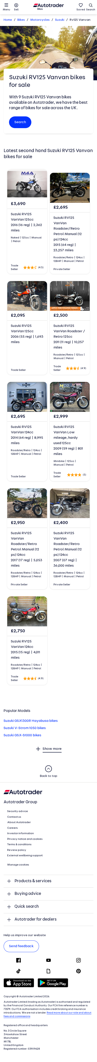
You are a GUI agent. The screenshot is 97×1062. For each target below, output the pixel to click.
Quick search (26, 907)
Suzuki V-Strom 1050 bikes (25, 728)
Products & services (32, 881)
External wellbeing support (25, 855)
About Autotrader (19, 822)
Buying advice (27, 894)
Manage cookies (18, 864)
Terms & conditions (19, 844)
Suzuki (59, 20)
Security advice (17, 811)
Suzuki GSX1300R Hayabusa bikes (31, 721)
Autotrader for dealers (35, 919)
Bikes (21, 20)
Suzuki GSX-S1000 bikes (22, 735)
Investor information (20, 833)
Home (8, 20)
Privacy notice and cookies (25, 839)
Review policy (16, 850)
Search (90, 9)
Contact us (14, 817)
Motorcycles (40, 20)
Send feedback (21, 946)
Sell (16, 9)
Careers (12, 828)
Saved (80, 9)
